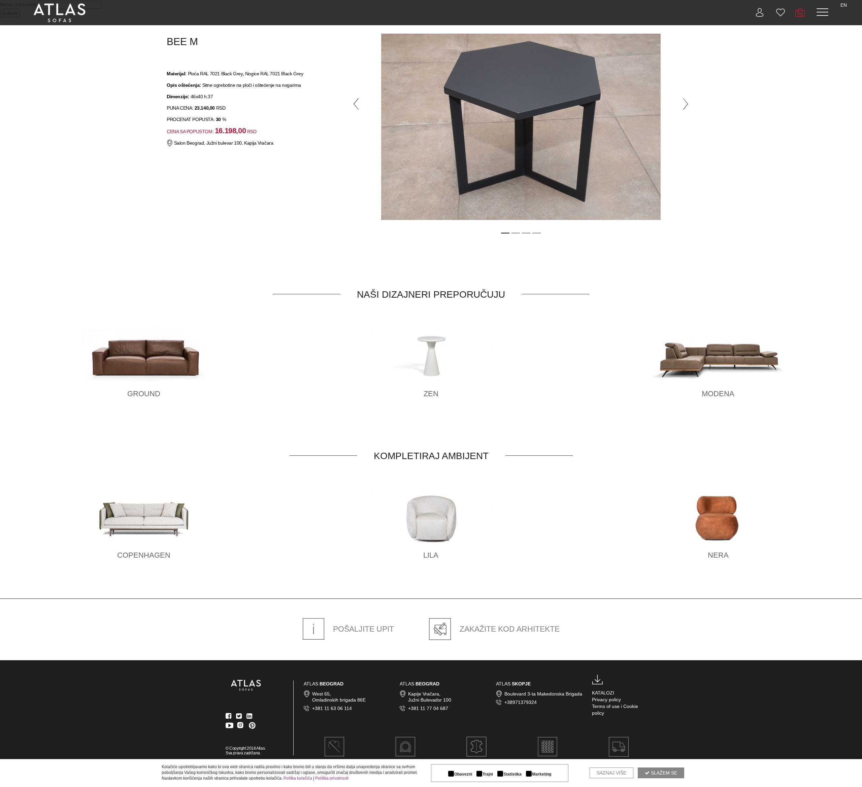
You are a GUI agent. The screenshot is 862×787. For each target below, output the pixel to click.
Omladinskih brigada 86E (339, 700)
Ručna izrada (334, 763)
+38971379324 (520, 702)
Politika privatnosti (332, 778)
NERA (718, 555)
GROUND (143, 393)
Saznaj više (611, 773)
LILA (430, 555)
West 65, (321, 694)
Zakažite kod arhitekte (509, 629)
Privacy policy (606, 699)
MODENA (718, 393)
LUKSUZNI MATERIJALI (476, 763)
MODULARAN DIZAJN (405, 763)
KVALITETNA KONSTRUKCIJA (547, 763)
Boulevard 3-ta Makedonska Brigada (543, 694)
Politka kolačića (298, 778)
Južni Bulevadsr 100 (429, 700)
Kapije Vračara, (424, 694)
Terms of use (606, 706)
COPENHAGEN (143, 555)
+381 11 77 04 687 (428, 708)
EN (843, 5)
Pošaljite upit (362, 629)
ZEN (431, 393)
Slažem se (663, 773)
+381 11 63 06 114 (332, 708)
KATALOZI (603, 693)
